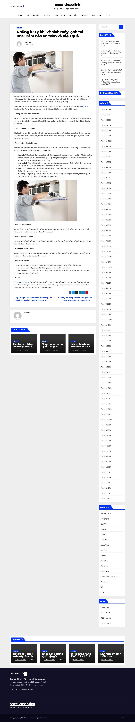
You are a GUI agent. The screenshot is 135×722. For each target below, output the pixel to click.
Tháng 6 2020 (106, 441)
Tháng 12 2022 (106, 320)
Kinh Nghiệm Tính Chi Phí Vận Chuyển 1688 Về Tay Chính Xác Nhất (112, 72)
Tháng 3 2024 (106, 241)
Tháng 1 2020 (106, 467)
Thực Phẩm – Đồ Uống (109, 577)
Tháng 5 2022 (106, 351)
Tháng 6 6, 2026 (49, 660)
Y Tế (108, 15)
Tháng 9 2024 (106, 209)
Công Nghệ (105, 519)
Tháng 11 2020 (106, 414)
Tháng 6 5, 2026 (78, 660)
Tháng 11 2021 (106, 383)
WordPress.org (106, 623)
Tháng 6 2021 (106, 398)
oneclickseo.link (67, 5)
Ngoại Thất (105, 545)
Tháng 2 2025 (106, 183)
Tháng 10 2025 (106, 141)
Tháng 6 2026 (106, 109)
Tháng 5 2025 (106, 167)
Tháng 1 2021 (106, 404)
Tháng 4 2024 (106, 236)
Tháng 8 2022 (106, 335)
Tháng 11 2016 (106, 488)
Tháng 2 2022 (106, 367)
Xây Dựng (104, 582)
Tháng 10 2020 (106, 420)
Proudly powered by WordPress (19, 718)
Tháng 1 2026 (106, 130)
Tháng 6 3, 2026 (107, 660)
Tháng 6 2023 (106, 288)
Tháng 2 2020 (106, 462)
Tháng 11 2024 (106, 199)
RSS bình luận (106, 618)
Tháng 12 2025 (106, 136)
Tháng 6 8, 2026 (20, 660)
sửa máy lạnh (83, 106)
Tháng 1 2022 (106, 372)
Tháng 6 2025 (106, 162)
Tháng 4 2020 (106, 451)
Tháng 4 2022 (106, 356)
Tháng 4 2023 (106, 299)
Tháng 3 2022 (106, 362)
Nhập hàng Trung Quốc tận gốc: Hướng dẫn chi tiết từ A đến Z (111, 53)
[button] (124, 15)
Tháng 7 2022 (106, 341)
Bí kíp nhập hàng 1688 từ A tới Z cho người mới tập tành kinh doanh (112, 63)
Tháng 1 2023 (106, 314)
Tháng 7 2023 (106, 283)
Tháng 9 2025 (106, 146)
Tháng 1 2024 (106, 251)
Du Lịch (47, 15)
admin (28, 42)
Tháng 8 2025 (106, 151)
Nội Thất (73, 15)
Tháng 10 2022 (106, 330)
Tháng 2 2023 (106, 309)
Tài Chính (104, 566)
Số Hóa (84, 15)
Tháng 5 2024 (106, 230)
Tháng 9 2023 (106, 272)
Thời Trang (97, 15)
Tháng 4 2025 (106, 172)
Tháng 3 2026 (106, 120)
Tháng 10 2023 (106, 267)
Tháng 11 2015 (106, 493)
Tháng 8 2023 (106, 278)
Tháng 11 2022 (106, 325)
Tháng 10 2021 (106, 388)
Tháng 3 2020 (106, 456)
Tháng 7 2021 (106, 393)
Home (20, 15)
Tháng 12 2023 (106, 257)
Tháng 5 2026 (106, 115)
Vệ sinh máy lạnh (20, 282)
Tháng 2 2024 (106, 246)
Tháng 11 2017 (106, 483)
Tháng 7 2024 (106, 220)
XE (102, 587)
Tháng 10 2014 (106, 498)
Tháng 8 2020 (106, 430)
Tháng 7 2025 (106, 157)
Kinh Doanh (60, 15)
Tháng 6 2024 (106, 225)
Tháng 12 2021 (106, 377)
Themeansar (43, 718)
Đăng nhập (105, 607)
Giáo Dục (104, 540)
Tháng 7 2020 (106, 435)
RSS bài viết (105, 613)
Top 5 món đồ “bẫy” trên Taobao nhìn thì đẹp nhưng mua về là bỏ (110, 82)
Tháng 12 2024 (106, 193)
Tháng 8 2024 (106, 215)
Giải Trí (103, 534)
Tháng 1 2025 (106, 188)
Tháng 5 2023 (106, 293)
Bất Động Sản (33, 15)
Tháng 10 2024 (106, 204)
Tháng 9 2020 (106, 425)
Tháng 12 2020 (106, 409)
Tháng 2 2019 (106, 477)
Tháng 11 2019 (106, 472)
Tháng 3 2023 (106, 304)
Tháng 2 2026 (106, 125)
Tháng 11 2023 (106, 262)
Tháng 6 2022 (106, 346)
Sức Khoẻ (104, 561)
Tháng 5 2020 (106, 446)
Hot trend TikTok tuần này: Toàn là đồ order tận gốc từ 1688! (110, 43)
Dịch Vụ (19, 27)
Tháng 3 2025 (106, 178)
